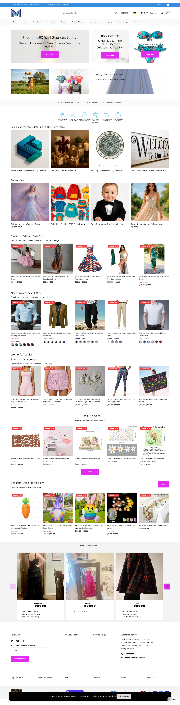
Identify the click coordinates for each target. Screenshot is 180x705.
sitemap (150, 677)
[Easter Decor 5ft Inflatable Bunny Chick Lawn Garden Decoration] (90, 508)
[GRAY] (84, 341)
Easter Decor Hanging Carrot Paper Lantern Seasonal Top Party (25, 526)
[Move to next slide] (167, 586)
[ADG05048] (28, 344)
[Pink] (152, 341)
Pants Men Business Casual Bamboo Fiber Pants (122, 334)
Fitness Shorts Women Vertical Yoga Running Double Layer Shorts (58, 400)
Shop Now (50, 54)
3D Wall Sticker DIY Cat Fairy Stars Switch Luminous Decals (151, 460)
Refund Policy (99, 634)
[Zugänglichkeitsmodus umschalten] (168, 4)
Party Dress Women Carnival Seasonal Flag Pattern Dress (88, 277)
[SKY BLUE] (96, 341)
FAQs (67, 677)
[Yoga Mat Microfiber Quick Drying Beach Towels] (154, 381)
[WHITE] (88, 341)
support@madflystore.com (134, 657)
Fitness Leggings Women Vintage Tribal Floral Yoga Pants (121, 400)
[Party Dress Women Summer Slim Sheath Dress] (154, 259)
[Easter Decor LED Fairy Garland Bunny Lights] (122, 508)
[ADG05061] (12, 344)
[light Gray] (120, 341)
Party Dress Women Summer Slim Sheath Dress (154, 277)
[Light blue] (148, 341)
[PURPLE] (156, 341)
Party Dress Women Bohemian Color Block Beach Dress (56, 277)
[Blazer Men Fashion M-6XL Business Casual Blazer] (58, 315)
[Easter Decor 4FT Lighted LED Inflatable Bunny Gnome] (58, 508)
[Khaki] (44, 341)
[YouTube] (17, 641)
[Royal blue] (64, 341)
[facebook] (23, 641)
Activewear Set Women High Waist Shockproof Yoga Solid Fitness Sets (87, 400)
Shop (90, 472)
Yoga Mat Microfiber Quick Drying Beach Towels (153, 400)
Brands (123, 677)
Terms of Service (45, 677)
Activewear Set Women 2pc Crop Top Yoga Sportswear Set (24, 400)
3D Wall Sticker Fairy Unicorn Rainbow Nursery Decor (56, 460)
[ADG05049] (32, 344)
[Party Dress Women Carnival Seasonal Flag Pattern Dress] (90, 259)
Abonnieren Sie (20, 659)
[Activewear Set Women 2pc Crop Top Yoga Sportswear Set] (26, 381)
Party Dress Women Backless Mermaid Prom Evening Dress (121, 277)
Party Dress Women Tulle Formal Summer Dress (26, 277)
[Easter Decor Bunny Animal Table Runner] (154, 508)
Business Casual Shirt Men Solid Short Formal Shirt (152, 334)
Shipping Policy (17, 677)
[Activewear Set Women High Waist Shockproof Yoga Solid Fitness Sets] (90, 381)
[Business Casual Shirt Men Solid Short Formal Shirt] (154, 315)
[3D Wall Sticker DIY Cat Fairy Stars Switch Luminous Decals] (154, 441)
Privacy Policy (71, 634)
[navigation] (171, 149)
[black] (76, 341)
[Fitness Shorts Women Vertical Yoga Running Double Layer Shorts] (58, 381)
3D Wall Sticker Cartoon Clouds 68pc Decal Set (25, 460)
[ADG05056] (24, 344)
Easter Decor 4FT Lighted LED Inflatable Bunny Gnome (57, 526)
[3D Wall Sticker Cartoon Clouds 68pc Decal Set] (26, 441)
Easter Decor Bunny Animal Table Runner (153, 525)
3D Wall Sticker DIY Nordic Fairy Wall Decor (88, 460)
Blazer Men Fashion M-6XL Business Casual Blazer (57, 334)
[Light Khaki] (80, 341)
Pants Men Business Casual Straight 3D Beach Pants (89, 334)
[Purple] (52, 341)
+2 (164, 342)
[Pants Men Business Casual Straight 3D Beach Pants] (90, 315)
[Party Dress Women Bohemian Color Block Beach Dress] (58, 259)
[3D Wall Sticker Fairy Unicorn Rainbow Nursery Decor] (58, 441)
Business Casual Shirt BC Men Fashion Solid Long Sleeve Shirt (26, 334)
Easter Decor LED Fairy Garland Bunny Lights (121, 526)
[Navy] (92, 341)
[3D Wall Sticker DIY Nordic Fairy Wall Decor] (90, 441)
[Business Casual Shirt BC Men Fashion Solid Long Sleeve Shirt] (26, 315)
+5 (67, 342)
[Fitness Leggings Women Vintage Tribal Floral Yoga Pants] (122, 381)
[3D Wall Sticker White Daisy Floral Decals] (122, 441)
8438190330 (129, 654)
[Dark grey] (60, 341)
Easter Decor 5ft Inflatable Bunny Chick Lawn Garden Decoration (89, 526)
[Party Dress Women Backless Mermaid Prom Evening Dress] (122, 259)
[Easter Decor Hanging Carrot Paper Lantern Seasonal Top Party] (26, 508)
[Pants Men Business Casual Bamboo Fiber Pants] (122, 315)
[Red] (160, 341)
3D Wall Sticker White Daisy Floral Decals (121, 458)
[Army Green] (56, 341)
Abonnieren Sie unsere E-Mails (23, 645)
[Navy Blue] (116, 341)
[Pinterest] (12, 641)
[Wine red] (48, 341)
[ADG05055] (20, 344)
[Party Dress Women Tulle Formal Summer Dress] (26, 259)
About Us (96, 677)
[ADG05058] (16, 344)
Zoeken (115, 13)
